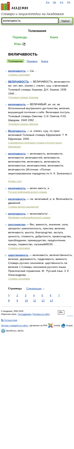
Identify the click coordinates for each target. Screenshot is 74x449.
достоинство (17, 224)
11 (34, 300)
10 (26, 300)
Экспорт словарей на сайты (14, 325)
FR (68, 3)
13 (51, 300)
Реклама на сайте (41, 314)
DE (54, 3)
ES (61, 3)
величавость (17, 70)
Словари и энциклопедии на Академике (32, 14)
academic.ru (14, 6)
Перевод (32, 61)
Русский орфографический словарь (27, 192)
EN (47, 3)
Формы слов (14, 181)
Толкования (37, 30)
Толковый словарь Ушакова (23, 97)
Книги (54, 37)
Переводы (20, 37)
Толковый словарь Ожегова (23, 124)
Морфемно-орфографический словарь (29, 217)
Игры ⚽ (20, 44)
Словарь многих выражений (23, 207)
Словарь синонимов (19, 74)
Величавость (17, 130)
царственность (18, 255)
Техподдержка (24, 314)
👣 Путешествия (9, 320)
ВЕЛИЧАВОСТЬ (18, 81)
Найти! (65, 20)
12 (43, 300)
